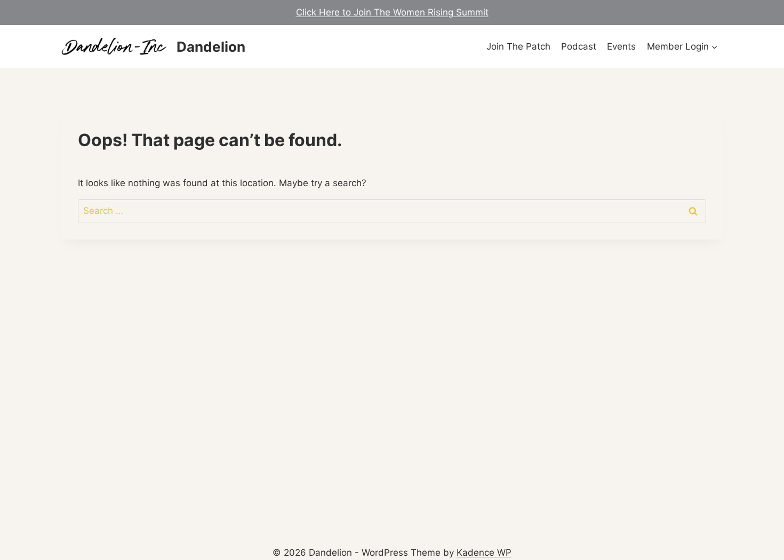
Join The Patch (518, 46)
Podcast (578, 46)
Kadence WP (484, 552)
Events (621, 46)
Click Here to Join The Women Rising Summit (392, 12)
